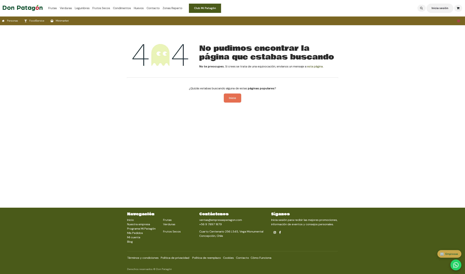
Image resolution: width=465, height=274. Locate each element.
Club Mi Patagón (205, 8)
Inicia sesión (440, 8)
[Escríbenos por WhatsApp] (455, 265)
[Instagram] (458, 21)
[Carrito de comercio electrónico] (458, 8)
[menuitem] (52, 8)
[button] (421, 8)
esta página (315, 66)
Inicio (232, 98)
